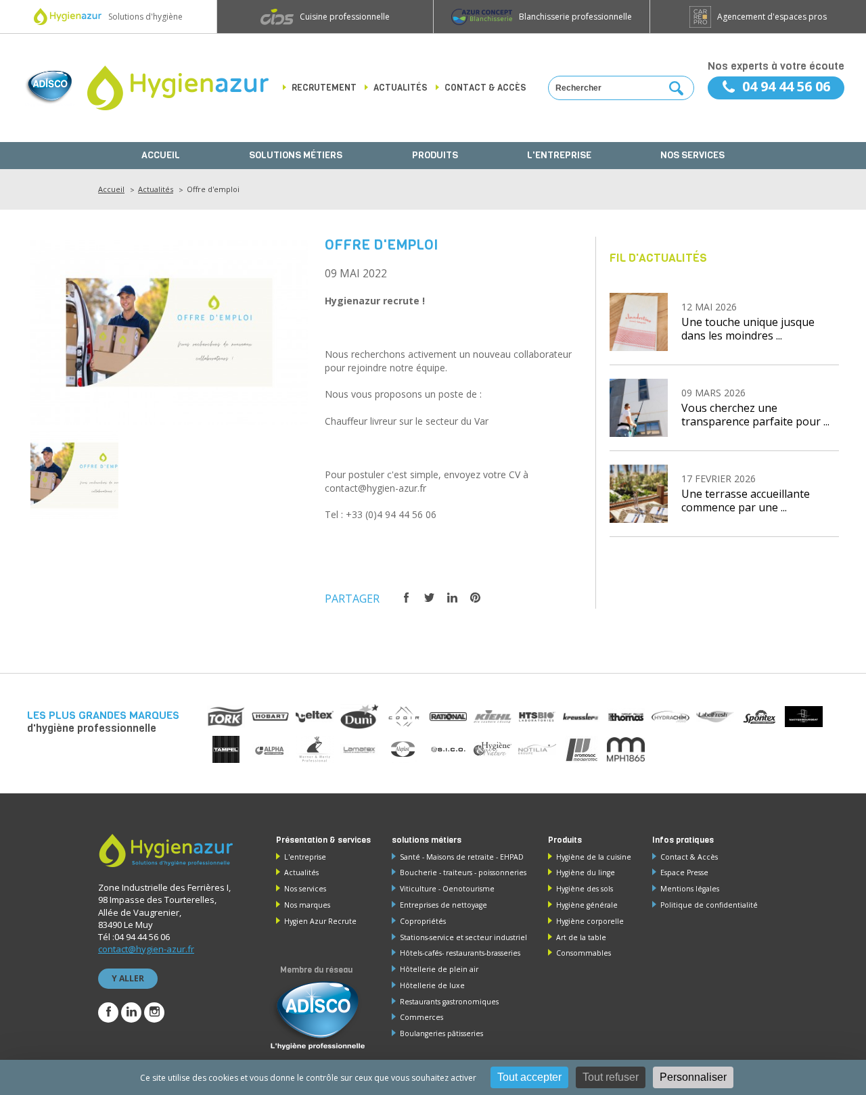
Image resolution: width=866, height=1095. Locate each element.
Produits (435, 155)
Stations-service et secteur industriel (463, 937)
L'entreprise (559, 155)
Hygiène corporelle (590, 921)
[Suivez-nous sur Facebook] (108, 1012)
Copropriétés (423, 921)
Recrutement (324, 87)
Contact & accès (485, 87)
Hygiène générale (587, 905)
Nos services (692, 155)
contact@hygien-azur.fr (146, 949)
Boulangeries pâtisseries (441, 1033)
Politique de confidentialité (709, 905)
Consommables (583, 953)
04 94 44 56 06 (786, 86)
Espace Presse (684, 872)
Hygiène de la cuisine (593, 857)
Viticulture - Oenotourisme (447, 888)
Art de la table (581, 937)
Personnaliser (693, 1077)
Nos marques (307, 905)
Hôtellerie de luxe (432, 985)
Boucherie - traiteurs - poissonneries (463, 872)
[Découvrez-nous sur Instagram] (154, 1012)
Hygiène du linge (585, 872)
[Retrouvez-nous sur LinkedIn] (131, 1012)
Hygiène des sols (584, 888)
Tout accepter (529, 1077)
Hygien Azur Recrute (320, 921)
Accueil (160, 155)
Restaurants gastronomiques (449, 1001)
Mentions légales (689, 888)
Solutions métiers (295, 155)
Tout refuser (611, 1077)
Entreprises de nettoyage (443, 905)
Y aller (128, 978)
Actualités (400, 87)
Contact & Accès (689, 857)
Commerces (421, 1017)
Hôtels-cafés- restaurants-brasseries (460, 953)
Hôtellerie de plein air (439, 969)
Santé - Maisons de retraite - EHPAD (462, 857)
